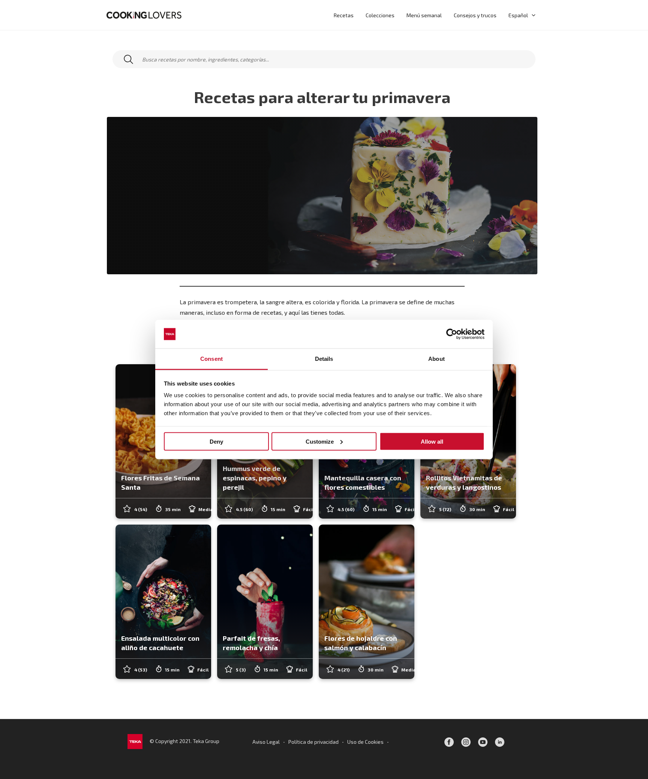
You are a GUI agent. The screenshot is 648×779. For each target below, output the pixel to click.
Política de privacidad (313, 742)
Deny (216, 441)
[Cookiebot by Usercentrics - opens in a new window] (451, 334)
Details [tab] (324, 359)
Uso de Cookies (365, 742)
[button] (532, 15)
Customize (320, 441)
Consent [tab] (211, 359)
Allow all (432, 441)
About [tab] (436, 359)
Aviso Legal (266, 742)
